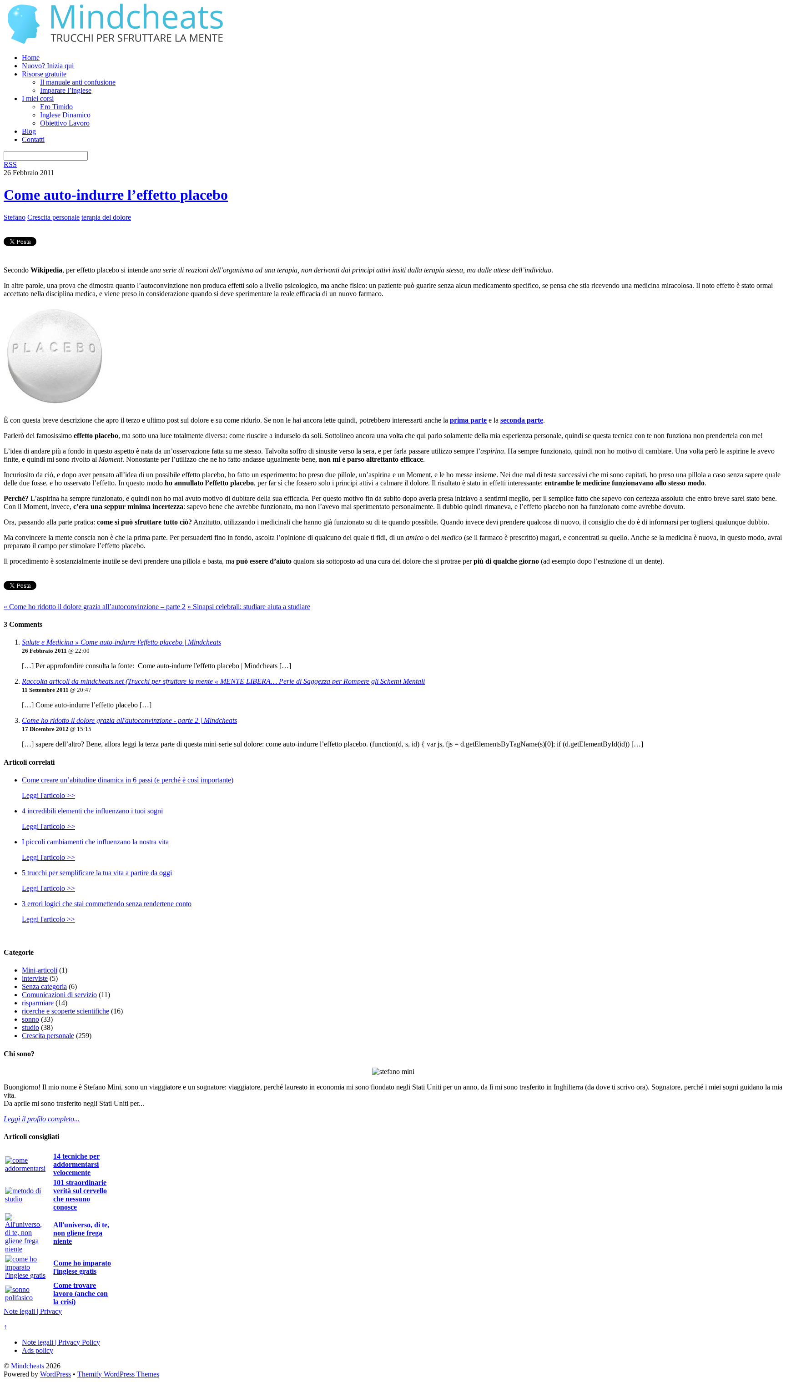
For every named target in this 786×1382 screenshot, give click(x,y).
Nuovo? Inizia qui (48, 66)
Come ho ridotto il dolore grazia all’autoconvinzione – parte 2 (95, 606)
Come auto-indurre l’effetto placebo (116, 195)
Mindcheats (27, 1366)
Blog (29, 131)
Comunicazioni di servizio (59, 995)
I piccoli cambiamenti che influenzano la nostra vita (95, 842)
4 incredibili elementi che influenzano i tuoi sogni (92, 811)
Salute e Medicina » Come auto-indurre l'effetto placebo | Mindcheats (121, 642)
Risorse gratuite (44, 74)
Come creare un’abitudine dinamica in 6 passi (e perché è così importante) (127, 780)
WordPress (55, 1374)
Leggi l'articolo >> (48, 795)
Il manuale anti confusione (78, 82)
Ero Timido (56, 107)
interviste (35, 978)
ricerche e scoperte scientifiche (65, 1011)
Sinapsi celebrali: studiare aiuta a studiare (248, 606)
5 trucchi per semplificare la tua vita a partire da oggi (97, 873)
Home (31, 57)
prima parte (468, 420)
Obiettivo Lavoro (65, 123)
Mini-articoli (39, 970)
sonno (30, 1019)
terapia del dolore (106, 217)
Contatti (33, 139)
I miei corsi (38, 98)
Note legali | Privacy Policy (61, 1342)
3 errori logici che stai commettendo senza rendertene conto (106, 904)
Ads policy (37, 1350)
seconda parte (521, 420)
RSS (10, 164)
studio (30, 1027)
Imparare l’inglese (65, 90)
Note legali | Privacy (33, 1311)
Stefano (14, 217)
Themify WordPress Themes (118, 1374)
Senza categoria (44, 986)
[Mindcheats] (117, 42)
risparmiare (38, 1003)
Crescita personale (53, 217)
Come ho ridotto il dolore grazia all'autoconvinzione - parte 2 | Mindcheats (129, 720)
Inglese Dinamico (65, 115)
